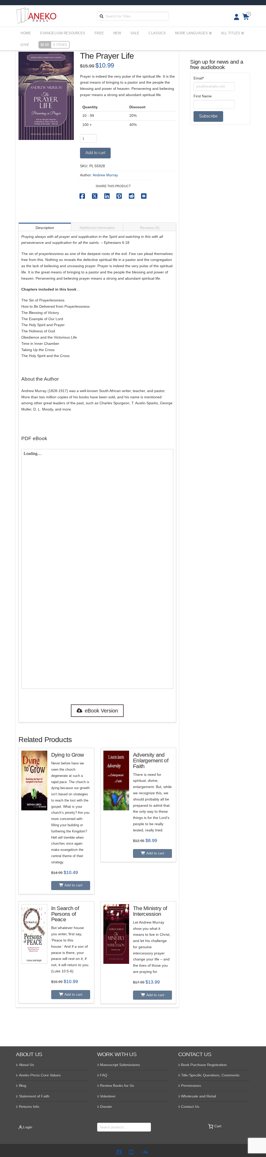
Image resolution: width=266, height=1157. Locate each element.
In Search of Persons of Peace (65, 914)
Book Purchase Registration (204, 1065)
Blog (22, 1086)
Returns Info (29, 1107)
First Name (203, 96)
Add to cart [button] (73, 885)
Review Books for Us (117, 1086)
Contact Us (190, 1107)
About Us (26, 1065)
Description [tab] (45, 228)
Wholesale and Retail (198, 1096)
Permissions (191, 1086)
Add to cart (95, 153)
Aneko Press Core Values (40, 1075)
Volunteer (108, 1096)
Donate (106, 1107)
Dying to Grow (67, 755)
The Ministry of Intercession (150, 911)
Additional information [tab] (97, 228)
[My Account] (235, 17)
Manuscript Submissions (120, 1065)
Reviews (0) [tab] (149, 228)
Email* (199, 78)
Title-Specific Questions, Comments (210, 1075)
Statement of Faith (34, 1096)
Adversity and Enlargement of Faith (150, 760)
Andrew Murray (105, 175)
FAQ (103, 1075)
